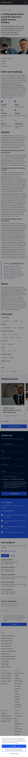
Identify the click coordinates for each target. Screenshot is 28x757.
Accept (14, 746)
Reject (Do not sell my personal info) (14, 749)
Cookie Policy (20, 739)
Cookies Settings (14, 753)
